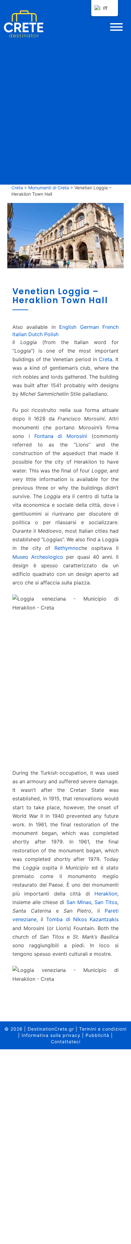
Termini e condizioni (103, 1029)
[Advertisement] (65, 693)
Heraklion (105, 893)
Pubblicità (97, 1035)
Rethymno (66, 548)
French (110, 327)
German (89, 327)
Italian (19, 334)
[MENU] (116, 27)
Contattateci (65, 1041)
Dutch (35, 334)
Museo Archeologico (37, 557)
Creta (17, 187)
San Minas (78, 902)
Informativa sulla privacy (51, 1035)
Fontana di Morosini (60, 436)
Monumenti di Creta (48, 187)
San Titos (105, 902)
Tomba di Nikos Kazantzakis (82, 919)
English (67, 327)
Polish (51, 334)
